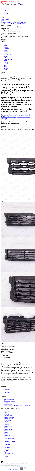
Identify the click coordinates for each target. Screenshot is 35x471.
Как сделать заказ (9, 399)
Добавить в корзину (6, 351)
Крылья (6, 456)
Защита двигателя (9, 429)
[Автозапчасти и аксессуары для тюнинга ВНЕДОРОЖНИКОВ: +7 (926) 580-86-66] (17, 23)
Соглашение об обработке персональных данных (18, 405)
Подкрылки (7, 458)
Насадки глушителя (9, 453)
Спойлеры (7, 449)
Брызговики (7, 442)
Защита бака (7, 435)
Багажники (7, 444)
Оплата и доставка (9, 11)
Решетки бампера (9, 438)
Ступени (6, 424)
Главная (6, 8)
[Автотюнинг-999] (2, 463)
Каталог (6, 10)
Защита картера (8, 430)
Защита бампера (8, 418)
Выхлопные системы (10, 455)
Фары (5, 412)
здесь (18, 3)
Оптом (6, 13)
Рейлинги (7, 445)
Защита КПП (8, 432)
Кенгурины (7, 420)
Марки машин (8, 404)
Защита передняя (9, 417)
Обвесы (6, 411)
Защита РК (7, 433)
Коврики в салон (9, 439)
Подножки (7, 423)
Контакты (7, 14)
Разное (6, 450)
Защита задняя (8, 426)
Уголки (6, 427)
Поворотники (8, 415)
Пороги (6, 421)
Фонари (6, 414)
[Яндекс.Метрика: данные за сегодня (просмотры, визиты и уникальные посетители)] (14, 469)
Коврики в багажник (10, 441)
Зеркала (6, 452)
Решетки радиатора (9, 436)
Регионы (6, 393)
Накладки (7, 447)
